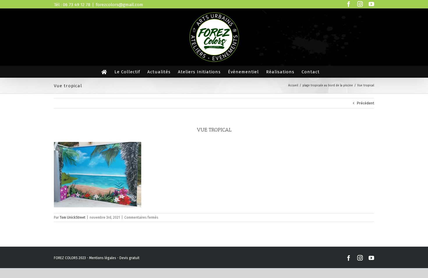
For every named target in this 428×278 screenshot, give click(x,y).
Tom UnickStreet (72, 217)
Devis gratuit (129, 258)
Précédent (365, 103)
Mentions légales (102, 258)
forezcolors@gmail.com (119, 4)
